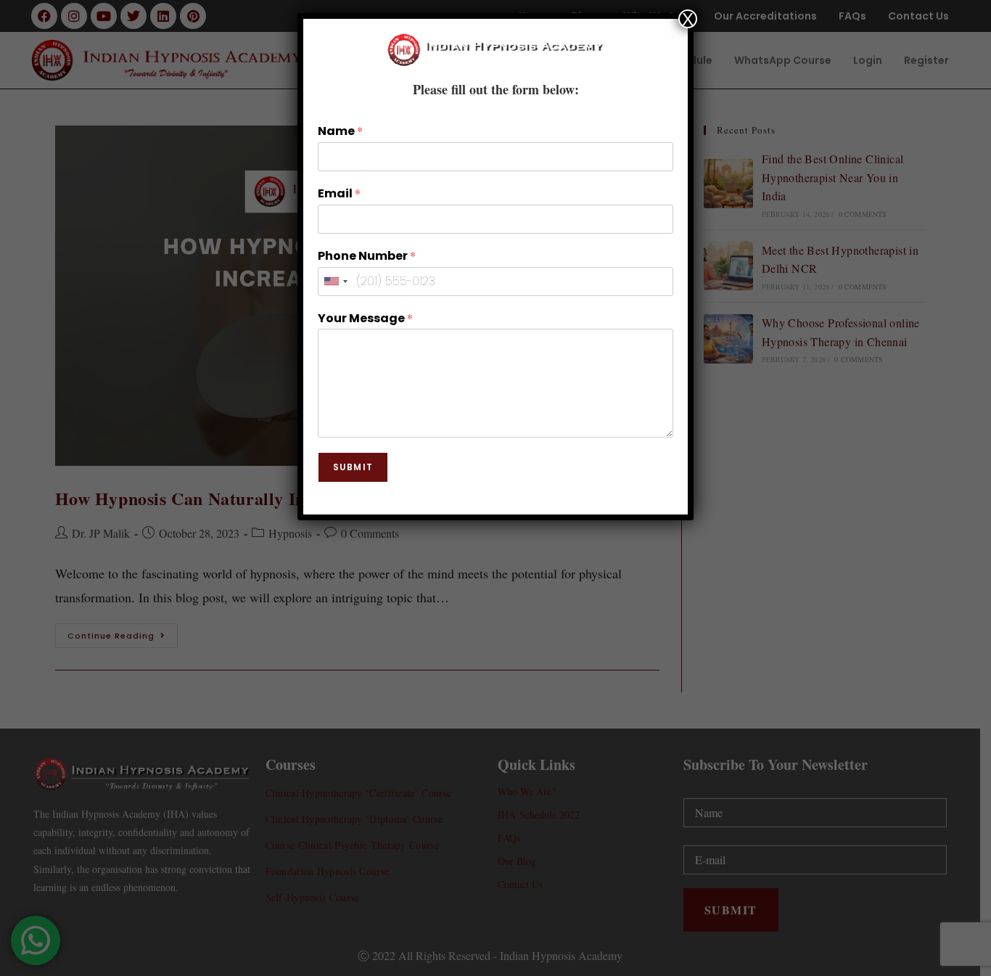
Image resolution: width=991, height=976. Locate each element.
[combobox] (335, 281)
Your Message (365, 319)
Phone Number (367, 256)
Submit (353, 467)
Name (340, 131)
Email (339, 194)
